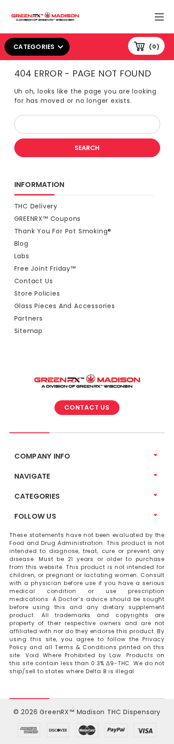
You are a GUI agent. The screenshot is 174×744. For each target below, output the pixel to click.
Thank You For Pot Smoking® (63, 231)
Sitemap (28, 330)
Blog (21, 243)
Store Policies (37, 293)
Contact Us (33, 280)
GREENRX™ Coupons (47, 218)
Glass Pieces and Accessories (64, 305)
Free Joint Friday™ (45, 268)
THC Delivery (36, 206)
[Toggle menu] (160, 14)
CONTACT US (87, 407)
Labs (21, 256)
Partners (28, 318)
